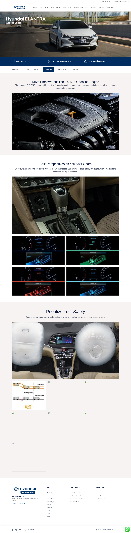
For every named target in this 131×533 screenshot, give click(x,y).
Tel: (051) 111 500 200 (18, 503)
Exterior (26, 69)
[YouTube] (20, 530)
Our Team (93, 7)
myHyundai (110, 7)
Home (35, 7)
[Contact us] (13, 61)
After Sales (54, 7)
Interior (36, 69)
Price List (66, 7)
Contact (101, 7)
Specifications (62, 69)
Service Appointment (62, 61)
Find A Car (43, 7)
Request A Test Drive (80, 7)
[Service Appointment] (49, 61)
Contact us (21, 61)
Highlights (15, 69)
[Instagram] (16, 530)
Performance (48, 69)
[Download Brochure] (85, 61)
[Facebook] (13, 530)
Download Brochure (98, 61)
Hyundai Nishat (29, 530)
